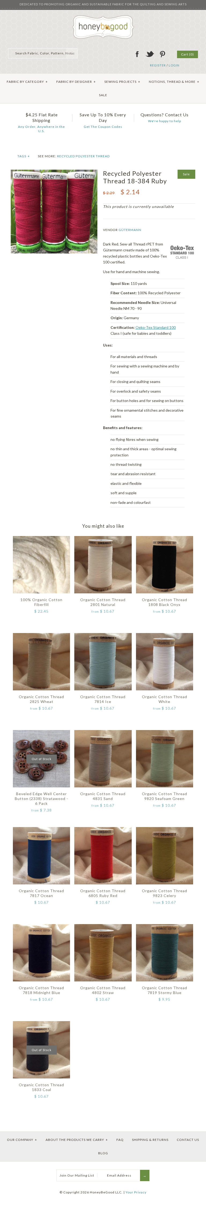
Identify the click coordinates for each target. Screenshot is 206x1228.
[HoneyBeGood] (103, 17)
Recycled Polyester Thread (83, 156)
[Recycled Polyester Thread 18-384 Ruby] (54, 172)
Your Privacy (136, 1192)
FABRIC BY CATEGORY (27, 82)
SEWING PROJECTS (122, 82)
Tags (23, 156)
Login (174, 65)
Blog (103, 1153)
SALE (103, 95)
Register (158, 65)
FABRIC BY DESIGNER (76, 82)
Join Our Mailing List (77, 1175)
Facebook (137, 54)
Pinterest (162, 54)
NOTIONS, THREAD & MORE (174, 82)
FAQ (120, 1140)
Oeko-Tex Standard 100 (155, 327)
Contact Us (188, 1140)
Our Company (22, 1140)
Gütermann (130, 230)
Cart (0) (187, 54)
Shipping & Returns (150, 1140)
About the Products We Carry (77, 1140)
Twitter (150, 54)
